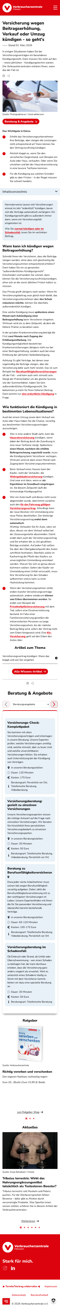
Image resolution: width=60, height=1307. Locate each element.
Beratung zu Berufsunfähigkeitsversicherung (29, 872)
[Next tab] (54, 704)
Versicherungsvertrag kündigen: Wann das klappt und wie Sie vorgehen (25, 658)
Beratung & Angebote (19, 121)
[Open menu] (6, 1301)
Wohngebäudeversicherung (26, 476)
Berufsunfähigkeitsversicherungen (36, 371)
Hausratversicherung (22, 437)
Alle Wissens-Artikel (28, 671)
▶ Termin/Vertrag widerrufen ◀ (21, 1286)
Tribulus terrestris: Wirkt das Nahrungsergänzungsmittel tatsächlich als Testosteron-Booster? (29, 1182)
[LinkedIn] (13, 1268)
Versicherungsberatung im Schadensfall (26, 949)
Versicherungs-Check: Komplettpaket (23, 725)
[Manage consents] (53, 1300)
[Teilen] (8, 76)
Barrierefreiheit (39, 1295)
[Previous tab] (5, 704)
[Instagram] (5, 1268)
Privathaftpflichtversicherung (27, 606)
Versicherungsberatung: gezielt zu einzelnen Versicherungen (24, 805)
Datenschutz (19, 1295)
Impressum (51, 1286)
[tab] (26, 1118)
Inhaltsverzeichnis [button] (14, 192)
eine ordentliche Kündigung (38, 394)
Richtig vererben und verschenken (27, 1072)
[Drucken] (3, 76)
